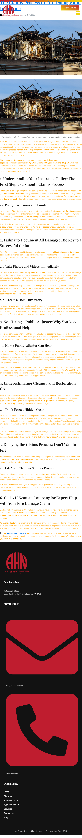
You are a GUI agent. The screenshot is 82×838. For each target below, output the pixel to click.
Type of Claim (10, 804)
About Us (8, 796)
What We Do (9, 800)
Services (8, 809)
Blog (6, 817)
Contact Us (9, 813)
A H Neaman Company (16, 533)
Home (6, 792)
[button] (78, 13)
